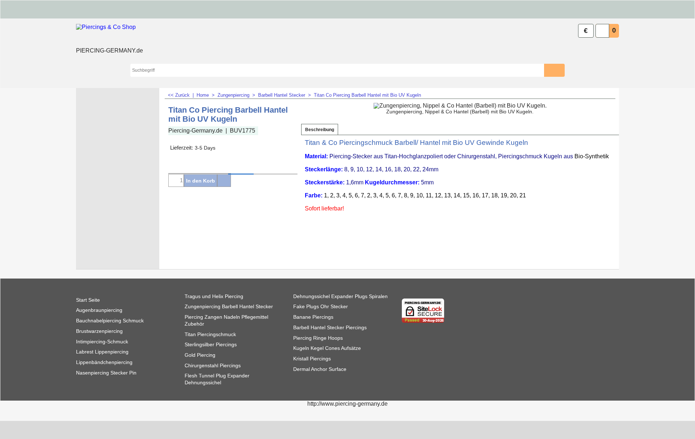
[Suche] (559, 70)
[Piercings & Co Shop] (109, 35)
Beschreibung (319, 129)
